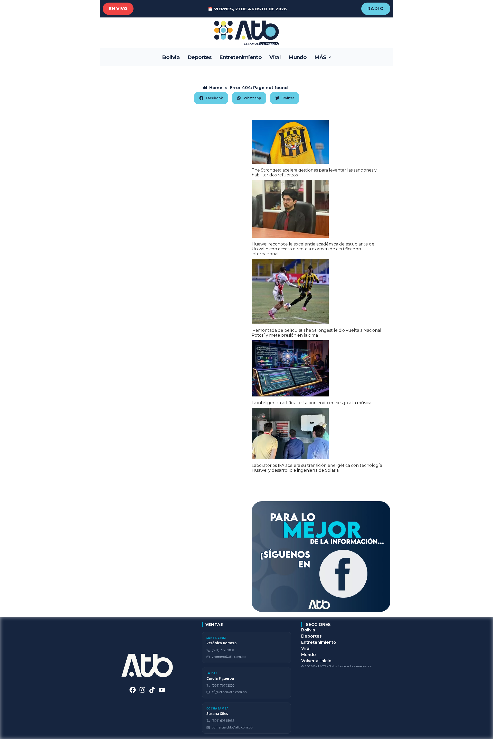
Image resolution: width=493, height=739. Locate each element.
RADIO (375, 8)
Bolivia (171, 57)
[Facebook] (132, 689)
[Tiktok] (152, 689)
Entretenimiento (240, 57)
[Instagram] (142, 689)
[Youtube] (161, 689)
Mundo (297, 57)
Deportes (199, 57)
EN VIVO (118, 8)
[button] (322, 57)
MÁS (320, 57)
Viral (275, 57)
